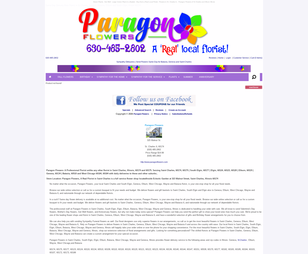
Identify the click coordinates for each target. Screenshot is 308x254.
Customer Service (241, 58)
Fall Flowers (65, 77)
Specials (126, 110)
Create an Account (177, 110)
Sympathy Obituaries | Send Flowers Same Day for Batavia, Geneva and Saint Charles (154, 62)
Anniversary (206, 77)
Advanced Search (143, 110)
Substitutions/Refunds (182, 114)
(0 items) (256, 58)
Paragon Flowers (141, 114)
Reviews (212, 58)
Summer (188, 77)
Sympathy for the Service (146, 77)
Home (220, 58)
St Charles (242, 240)
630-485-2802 (52, 58)
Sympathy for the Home (111, 77)
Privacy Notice (161, 114)
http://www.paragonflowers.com (154, 162)
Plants (173, 77)
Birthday (85, 77)
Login (228, 58)
